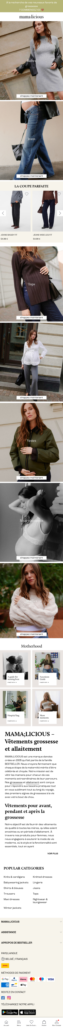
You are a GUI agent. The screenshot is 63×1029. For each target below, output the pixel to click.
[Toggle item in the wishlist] (27, 194)
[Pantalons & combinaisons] (31, 362)
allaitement (32, 782)
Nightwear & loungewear (40, 901)
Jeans (36, 888)
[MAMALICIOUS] (31, 17)
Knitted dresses (42, 876)
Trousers (9, 893)
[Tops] (31, 284)
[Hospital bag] (15, 709)
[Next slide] (60, 213)
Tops (35, 893)
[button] (15, 211)
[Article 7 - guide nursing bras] (15, 668)
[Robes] (31, 60)
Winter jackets (12, 907)
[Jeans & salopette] (31, 140)
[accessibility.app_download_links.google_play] (10, 1015)
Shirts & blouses (13, 888)
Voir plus (52, 853)
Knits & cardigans (14, 876)
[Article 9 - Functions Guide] (47, 668)
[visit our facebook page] (3, 998)
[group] (15, 217)
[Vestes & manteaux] (31, 442)
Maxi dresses (12, 899)
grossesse (16, 782)
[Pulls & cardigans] (31, 600)
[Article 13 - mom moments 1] (47, 709)
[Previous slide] (3, 213)
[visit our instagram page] (9, 998)
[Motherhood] (31, 644)
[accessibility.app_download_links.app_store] (27, 1015)
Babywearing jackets (16, 882)
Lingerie (38, 882)
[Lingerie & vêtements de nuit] (31, 522)
